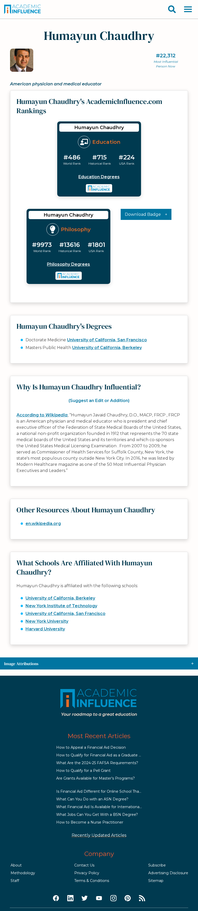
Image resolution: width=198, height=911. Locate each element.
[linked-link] (70, 898)
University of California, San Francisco (107, 339)
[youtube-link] (99, 898)
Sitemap (155, 880)
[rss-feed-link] (142, 898)
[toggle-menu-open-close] (188, 9)
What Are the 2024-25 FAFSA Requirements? (97, 763)
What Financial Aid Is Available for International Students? (108, 807)
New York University (47, 621)
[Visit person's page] (99, 188)
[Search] (172, 9)
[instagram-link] (113, 898)
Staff (15, 880)
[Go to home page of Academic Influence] (22, 9)
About (16, 865)
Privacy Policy (86, 873)
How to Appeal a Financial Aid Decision (91, 747)
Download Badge (143, 214)
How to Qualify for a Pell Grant (83, 770)
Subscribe (157, 865)
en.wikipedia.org (43, 523)
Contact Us (84, 865)
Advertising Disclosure (168, 873)
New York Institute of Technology (61, 605)
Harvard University (45, 629)
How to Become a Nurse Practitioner (89, 822)
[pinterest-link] (127, 898)
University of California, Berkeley (107, 347)
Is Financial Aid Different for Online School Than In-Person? (109, 791)
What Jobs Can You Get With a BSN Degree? (97, 814)
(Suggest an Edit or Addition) (99, 400)
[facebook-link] (55, 898)
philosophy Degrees (68, 264)
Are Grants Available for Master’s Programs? (95, 778)
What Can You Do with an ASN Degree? (92, 799)
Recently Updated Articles (99, 835)
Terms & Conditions (91, 880)
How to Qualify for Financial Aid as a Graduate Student (104, 755)
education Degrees (99, 176)
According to (42, 415)
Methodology (23, 873)
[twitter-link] (84, 898)
